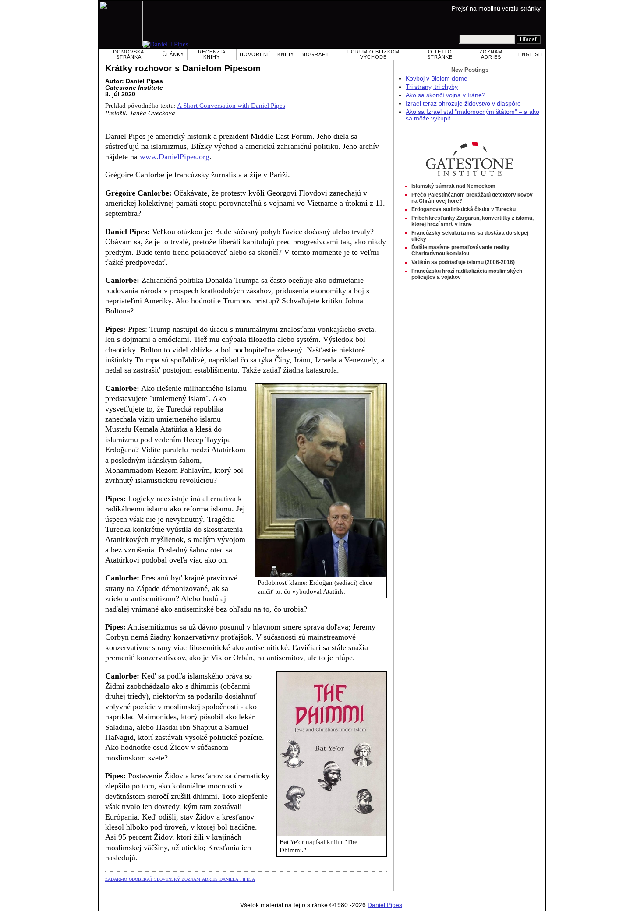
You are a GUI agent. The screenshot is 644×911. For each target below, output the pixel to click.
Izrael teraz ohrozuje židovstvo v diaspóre (463, 103)
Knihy (285, 54)
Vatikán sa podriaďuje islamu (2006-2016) (463, 262)
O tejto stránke (440, 54)
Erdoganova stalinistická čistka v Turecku (463, 209)
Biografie (316, 54)
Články (173, 54)
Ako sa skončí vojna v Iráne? (445, 95)
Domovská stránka (128, 54)
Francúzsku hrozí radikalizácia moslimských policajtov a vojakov (466, 274)
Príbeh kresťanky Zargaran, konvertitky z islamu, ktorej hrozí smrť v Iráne (472, 221)
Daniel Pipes (385, 905)
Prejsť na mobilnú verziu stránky (496, 8)
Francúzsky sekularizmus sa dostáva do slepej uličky (469, 236)
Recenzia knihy (212, 54)
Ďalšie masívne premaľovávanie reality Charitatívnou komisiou (460, 250)
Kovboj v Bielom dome (436, 78)
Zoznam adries (490, 54)
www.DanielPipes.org (174, 156)
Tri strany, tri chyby (432, 87)
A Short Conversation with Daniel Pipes (231, 105)
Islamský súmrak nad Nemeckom (453, 186)
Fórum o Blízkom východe (373, 54)
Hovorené (255, 54)
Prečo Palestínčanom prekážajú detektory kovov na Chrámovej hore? (472, 198)
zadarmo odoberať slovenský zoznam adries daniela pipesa (180, 878)
